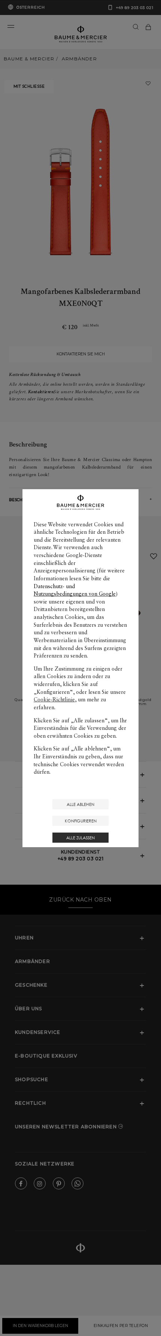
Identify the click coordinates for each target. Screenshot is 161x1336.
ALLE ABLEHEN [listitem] (80, 804)
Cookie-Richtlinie (54, 699)
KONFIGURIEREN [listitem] (81, 821)
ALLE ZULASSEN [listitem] (80, 837)
